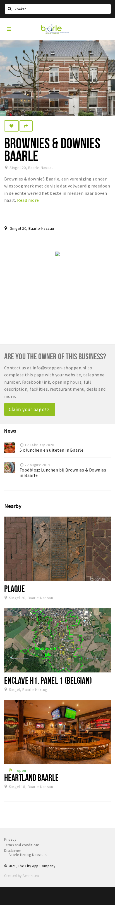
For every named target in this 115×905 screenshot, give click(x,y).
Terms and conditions (22, 845)
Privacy (10, 839)
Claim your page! (28, 409)
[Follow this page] (11, 126)
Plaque (14, 588)
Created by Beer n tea (21, 875)
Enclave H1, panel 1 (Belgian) (48, 680)
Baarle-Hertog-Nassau (27, 854)
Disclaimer (12, 850)
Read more (28, 200)
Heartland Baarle (31, 777)
